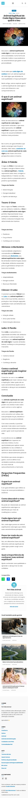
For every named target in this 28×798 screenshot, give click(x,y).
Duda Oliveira (10, 786)
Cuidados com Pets (7, 741)
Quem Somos (5, 757)
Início (10, 13)
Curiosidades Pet (6, 744)
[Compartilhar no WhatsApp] (3, 579)
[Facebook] (2, 778)
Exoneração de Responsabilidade (12, 763)
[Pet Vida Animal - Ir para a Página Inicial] (2, 3)
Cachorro (4, 730)
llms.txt (3, 768)
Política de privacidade (9, 760)
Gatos (3, 733)
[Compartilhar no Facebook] (8, 579)
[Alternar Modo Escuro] (25, 3)
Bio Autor (4, 765)
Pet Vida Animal (11, 790)
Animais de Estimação (8, 739)
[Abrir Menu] (13, 3)
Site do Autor (14, 607)
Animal (14, 10)
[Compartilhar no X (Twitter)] (13, 579)
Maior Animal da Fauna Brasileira (13, 662)
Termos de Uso (6, 754)
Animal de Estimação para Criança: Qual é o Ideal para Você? (13, 687)
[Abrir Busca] (22, 3)
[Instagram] (6, 778)
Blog (14, 13)
